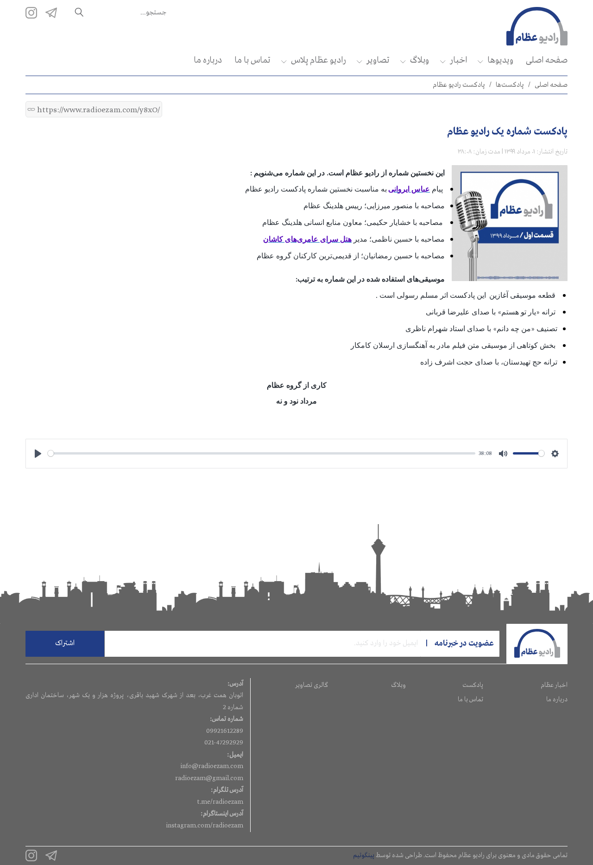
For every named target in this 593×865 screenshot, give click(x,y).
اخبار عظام (554, 685)
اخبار (458, 60)
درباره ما (208, 60)
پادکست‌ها (510, 85)
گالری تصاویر (311, 685)
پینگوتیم (363, 855)
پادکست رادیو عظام (459, 85)
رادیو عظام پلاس (318, 60)
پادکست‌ (472, 685)
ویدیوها (500, 60)
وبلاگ (419, 60)
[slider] (261, 453)
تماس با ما (252, 60)
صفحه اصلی (547, 60)
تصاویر (377, 60)
